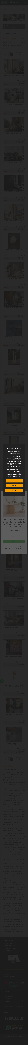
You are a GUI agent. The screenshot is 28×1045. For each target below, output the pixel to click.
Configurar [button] (14, 481)
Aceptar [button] (14, 490)
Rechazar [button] (14, 485)
